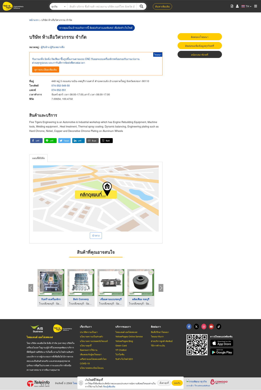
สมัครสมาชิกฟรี (199, 54)
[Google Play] (222, 351)
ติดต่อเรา (156, 326)
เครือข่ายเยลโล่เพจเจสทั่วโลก (93, 358)
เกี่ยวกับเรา (86, 326)
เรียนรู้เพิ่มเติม (109, 386)
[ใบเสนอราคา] (232, 6)
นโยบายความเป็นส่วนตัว (91, 336)
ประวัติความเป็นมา (89, 331)
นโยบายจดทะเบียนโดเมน (92, 367)
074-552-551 (58, 90)
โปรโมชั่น (119, 354)
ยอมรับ (177, 382)
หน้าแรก (34, 20)
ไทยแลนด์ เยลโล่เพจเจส (40, 337)
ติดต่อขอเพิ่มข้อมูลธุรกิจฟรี (199, 46)
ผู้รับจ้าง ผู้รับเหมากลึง (52, 47)
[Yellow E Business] (188, 326)
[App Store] (222, 343)
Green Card (121, 345)
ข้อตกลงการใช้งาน (88, 349)
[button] (36, 140)
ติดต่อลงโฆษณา (199, 37)
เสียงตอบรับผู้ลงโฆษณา (91, 354)
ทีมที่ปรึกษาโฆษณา (160, 331)
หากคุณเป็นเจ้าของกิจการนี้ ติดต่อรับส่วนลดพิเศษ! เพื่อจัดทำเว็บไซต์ (95, 27)
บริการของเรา (123, 326)
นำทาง (96, 235)
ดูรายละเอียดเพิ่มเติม (45, 69)
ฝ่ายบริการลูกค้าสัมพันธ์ (162, 340)
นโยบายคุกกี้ (85, 345)
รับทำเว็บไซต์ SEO (124, 358)
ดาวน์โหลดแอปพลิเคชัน (221, 336)
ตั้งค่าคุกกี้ (164, 382)
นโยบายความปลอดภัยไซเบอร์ (94, 340)
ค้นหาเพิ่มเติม (162, 6)
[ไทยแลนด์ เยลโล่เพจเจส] (196, 326)
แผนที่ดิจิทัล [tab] (38, 158)
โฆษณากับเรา (157, 336)
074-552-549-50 (60, 85)
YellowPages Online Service (129, 336)
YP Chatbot (120, 349)
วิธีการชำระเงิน (158, 345)
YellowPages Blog (124, 340)
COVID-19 (85, 363)
